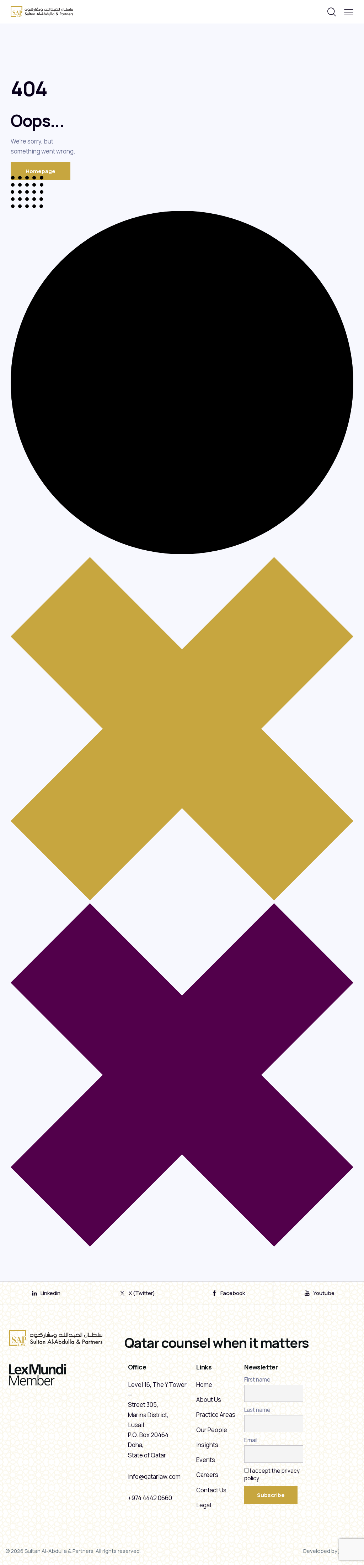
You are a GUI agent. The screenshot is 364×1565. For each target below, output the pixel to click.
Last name (257, 1410)
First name (257, 1379)
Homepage (40, 171)
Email (250, 1440)
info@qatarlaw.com (154, 1476)
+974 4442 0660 (150, 1498)
